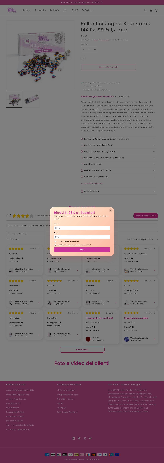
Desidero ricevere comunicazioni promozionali (74, 245)
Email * (56, 233)
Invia (82, 249)
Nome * (57, 224)
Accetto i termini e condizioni (68, 241)
